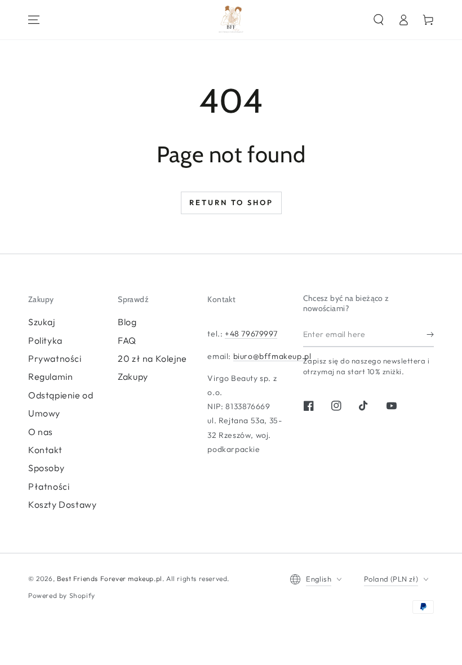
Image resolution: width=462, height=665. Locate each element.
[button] (378, 19)
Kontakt (45, 449)
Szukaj (41, 321)
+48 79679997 (251, 334)
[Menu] (33, 19)
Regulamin (50, 376)
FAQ (127, 340)
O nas (40, 431)
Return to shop (231, 202)
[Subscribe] (430, 334)
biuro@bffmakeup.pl (272, 356)
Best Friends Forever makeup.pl (109, 578)
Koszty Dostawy (62, 504)
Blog (127, 321)
